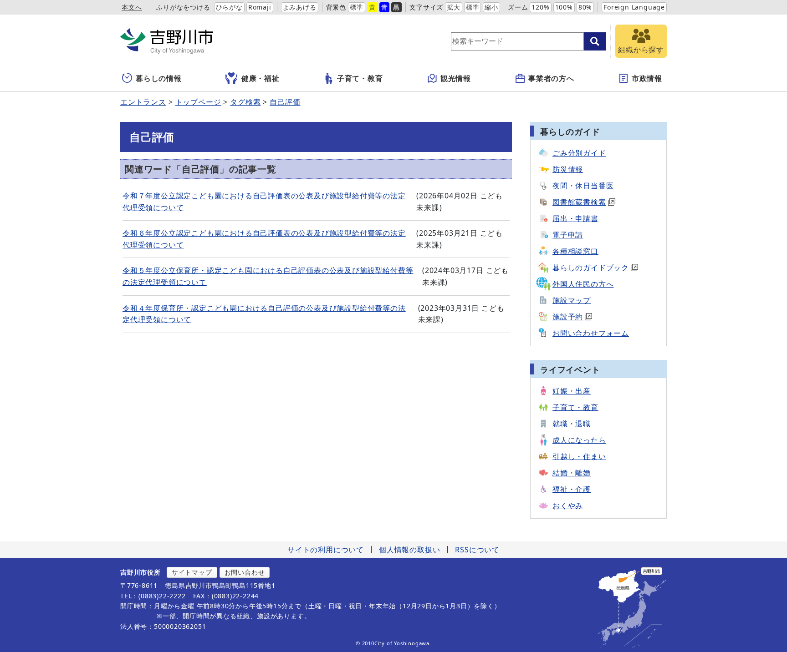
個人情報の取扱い (409, 550)
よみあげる (300, 7)
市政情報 (647, 78)
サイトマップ (192, 572)
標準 (356, 7)
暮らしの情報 (159, 78)
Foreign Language (634, 7)
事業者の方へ (551, 78)
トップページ (198, 102)
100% (564, 7)
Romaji (259, 7)
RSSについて (477, 550)
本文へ (132, 7)
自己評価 (285, 102)
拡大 (453, 7)
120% (540, 7)
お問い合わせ (245, 572)
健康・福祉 (260, 78)
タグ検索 (245, 102)
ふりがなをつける (183, 7)
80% (585, 7)
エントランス (143, 102)
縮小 (491, 7)
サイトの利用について (325, 550)
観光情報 (455, 78)
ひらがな (229, 7)
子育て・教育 (360, 78)
